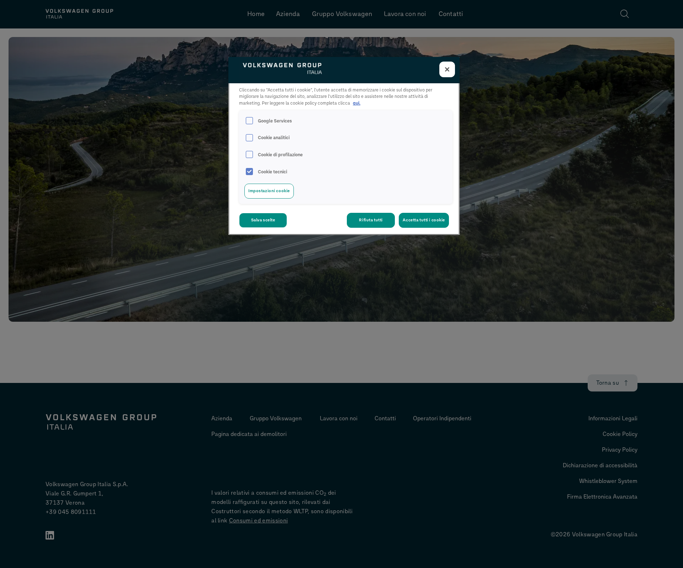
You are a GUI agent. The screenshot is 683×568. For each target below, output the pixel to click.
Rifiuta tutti (370, 219)
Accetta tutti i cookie (424, 219)
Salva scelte (263, 219)
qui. (356, 103)
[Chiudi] (447, 69)
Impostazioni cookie (269, 190)
